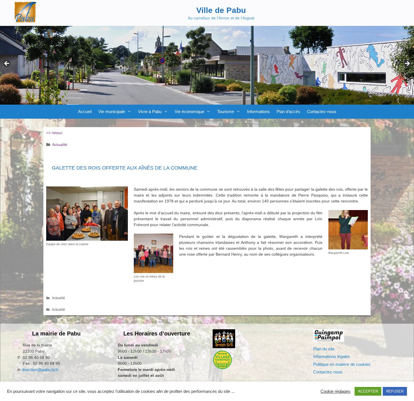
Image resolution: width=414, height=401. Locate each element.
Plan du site (324, 348)
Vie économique (189, 111)
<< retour (54, 132)
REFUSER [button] (395, 391)
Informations (258, 111)
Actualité (59, 144)
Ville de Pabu (221, 10)
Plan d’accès (288, 111)
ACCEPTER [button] (368, 391)
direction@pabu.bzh (40, 369)
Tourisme (225, 111)
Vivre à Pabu (150, 111)
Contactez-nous (321, 111)
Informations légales (331, 356)
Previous (7, 64)
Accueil (85, 111)
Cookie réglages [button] (335, 391)
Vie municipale (111, 111)
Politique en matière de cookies (341, 364)
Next (407, 64)
